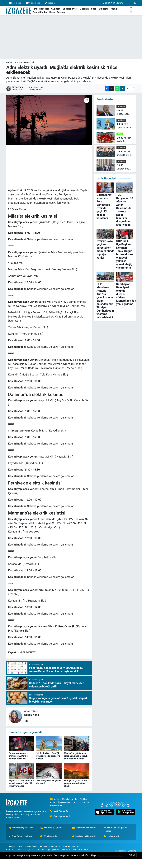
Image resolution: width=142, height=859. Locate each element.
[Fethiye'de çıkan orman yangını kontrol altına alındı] (76, 770)
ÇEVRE (41, 849)
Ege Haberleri (70, 8)
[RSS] (127, 804)
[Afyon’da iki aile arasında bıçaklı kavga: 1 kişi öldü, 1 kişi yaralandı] (21, 770)
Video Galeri (34, 3)
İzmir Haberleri (41, 8)
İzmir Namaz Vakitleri (86, 827)
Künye (12, 846)
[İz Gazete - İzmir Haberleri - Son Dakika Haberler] (19, 10)
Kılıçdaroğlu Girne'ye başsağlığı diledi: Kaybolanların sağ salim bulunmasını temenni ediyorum (123, 112)
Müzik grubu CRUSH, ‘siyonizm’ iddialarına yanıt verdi (124, 153)
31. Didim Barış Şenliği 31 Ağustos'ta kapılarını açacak (48, 756)
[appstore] (104, 812)
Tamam (132, 855)
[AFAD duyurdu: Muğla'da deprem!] (49, 770)
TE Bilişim (131, 851)
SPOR (120, 134)
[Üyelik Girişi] (133, 3)
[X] (107, 804)
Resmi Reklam (57, 12)
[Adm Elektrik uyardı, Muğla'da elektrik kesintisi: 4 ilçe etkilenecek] (49, 120)
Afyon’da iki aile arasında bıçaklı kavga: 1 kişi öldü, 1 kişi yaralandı (21, 783)
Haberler (11, 62)
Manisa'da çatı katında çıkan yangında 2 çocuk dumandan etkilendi (76, 756)
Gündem (55, 8)
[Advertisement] (71, 37)
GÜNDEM (121, 106)
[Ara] (131, 9)
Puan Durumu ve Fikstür (23, 836)
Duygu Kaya (31, 714)
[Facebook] (102, 804)
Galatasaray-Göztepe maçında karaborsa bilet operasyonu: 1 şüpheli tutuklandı (124, 167)
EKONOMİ (65, 849)
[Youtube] (117, 804)
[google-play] (126, 812)
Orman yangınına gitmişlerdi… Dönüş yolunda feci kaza (18, 756)
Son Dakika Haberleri (85, 836)
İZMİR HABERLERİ (80, 849)
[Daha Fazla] (122, 88)
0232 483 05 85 (61, 811)
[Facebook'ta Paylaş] (107, 88)
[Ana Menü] (131, 12)
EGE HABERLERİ (26, 62)
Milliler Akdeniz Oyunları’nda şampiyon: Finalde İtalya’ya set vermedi (124, 139)
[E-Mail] (26, 721)
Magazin (84, 8)
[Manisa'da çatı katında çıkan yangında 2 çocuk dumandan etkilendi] (76, 743)
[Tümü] (132, 99)
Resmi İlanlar (40, 12)
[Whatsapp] (122, 804)
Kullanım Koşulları (48, 846)
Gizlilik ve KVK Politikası (70, 846)
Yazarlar (51, 3)
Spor (93, 8)
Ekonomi (103, 8)
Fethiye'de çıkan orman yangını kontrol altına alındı (75, 783)
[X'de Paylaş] (111, 88)
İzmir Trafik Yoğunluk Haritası (115, 829)
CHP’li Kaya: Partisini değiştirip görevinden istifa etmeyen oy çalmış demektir (123, 126)
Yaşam (114, 8)
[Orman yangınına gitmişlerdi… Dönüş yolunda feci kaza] (21, 743)
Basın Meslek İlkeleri (28, 846)
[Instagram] (112, 804)
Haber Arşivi (113, 836)
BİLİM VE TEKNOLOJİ (16, 849)
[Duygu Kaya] (15, 716)
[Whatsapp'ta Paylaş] (117, 88)
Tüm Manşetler (51, 836)
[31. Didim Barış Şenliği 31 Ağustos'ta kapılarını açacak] (49, 743)
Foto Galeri (16, 3)
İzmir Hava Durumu (53, 827)
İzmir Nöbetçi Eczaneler (23, 827)
